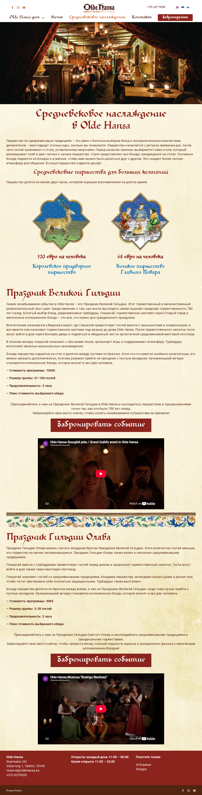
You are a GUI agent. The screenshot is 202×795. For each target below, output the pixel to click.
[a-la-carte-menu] (140, 192)
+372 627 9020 (156, 7)
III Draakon (143, 765)
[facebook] (12, 7)
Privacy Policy (14, 790)
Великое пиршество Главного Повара (140, 270)
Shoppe (141, 769)
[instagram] (18, 7)
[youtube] (24, 7)
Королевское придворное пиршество (61, 270)
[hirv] (61, 192)
